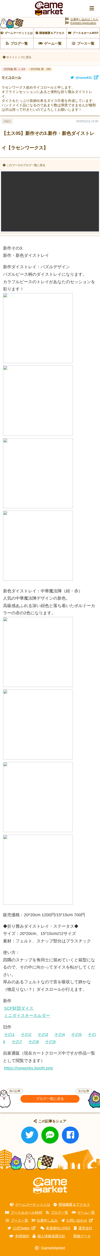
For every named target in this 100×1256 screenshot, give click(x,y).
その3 (42, 1034)
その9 (50, 1041)
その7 (16, 1041)
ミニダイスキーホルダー (27, 1015)
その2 (26, 1034)
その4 (59, 1034)
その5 (76, 1034)
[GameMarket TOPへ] (50, 1185)
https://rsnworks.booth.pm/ (28, 1068)
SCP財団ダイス (18, 1008)
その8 (33, 1041)
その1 (9, 1034)
